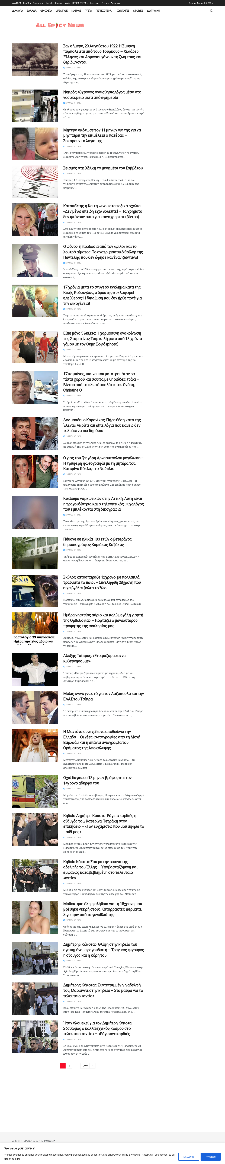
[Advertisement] (178, 96)
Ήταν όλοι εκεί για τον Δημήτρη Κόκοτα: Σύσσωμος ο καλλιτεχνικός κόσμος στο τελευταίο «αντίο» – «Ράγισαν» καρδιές (97, 1028)
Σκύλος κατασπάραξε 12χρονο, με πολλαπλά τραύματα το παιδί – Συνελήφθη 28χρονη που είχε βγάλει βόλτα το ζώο (102, 582)
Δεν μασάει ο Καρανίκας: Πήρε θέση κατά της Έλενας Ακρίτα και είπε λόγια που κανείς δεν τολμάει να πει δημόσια (102, 425)
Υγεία (67, 3)
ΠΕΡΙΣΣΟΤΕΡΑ (79, 3)
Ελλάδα (27, 3)
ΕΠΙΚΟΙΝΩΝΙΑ (48, 1141)
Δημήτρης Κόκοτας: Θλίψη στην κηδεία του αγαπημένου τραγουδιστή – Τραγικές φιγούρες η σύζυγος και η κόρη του (103, 950)
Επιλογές (189, 1156)
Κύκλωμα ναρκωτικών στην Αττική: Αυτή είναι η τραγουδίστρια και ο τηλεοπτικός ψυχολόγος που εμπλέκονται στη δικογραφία (103, 504)
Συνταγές (95, 3)
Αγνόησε (211, 1156)
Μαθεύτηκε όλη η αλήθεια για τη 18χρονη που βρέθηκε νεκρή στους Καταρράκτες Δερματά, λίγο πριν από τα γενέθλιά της (102, 909)
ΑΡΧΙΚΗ (16, 1141)
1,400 (85, 1065)
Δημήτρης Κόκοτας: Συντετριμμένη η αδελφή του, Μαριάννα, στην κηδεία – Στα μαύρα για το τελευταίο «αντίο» (103, 990)
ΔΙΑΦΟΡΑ (16, 3)
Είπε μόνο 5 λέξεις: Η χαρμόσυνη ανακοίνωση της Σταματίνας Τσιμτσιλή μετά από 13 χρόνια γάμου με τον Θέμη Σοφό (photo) (102, 338)
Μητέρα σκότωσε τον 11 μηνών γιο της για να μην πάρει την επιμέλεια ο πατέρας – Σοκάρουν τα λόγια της (102, 135)
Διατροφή (115, 3)
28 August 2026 (73, 631)
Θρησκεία (38, 3)
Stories (105, 3)
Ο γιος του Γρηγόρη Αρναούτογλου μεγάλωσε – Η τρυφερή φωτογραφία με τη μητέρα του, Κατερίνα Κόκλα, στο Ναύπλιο (103, 463)
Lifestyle (49, 3)
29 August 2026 (73, 68)
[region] (112, 1153)
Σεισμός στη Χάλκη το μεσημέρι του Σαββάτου (103, 168)
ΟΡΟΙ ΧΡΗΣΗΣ (31, 1141)
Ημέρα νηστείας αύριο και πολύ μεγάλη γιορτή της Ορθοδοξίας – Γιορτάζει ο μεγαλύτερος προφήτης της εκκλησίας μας (103, 620)
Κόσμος (59, 3)
